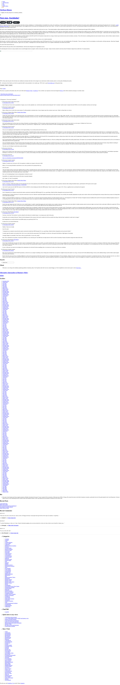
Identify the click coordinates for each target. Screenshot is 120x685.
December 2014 (5, 413)
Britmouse (7, 639)
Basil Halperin (8, 633)
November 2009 (5, 481)
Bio (3, 3)
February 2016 (5, 397)
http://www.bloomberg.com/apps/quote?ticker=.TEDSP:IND (14, 184)
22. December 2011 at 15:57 (8, 202)
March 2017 (4, 382)
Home (3, 1)
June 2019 (4, 352)
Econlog (6, 644)
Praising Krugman (8, 590)
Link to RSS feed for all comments (12, 620)
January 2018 (5, 371)
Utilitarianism (7, 606)
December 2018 (5, 358)
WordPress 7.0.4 (11, 683)
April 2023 (4, 300)
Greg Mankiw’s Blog (9, 653)
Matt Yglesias (7, 663)
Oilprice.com (7, 669)
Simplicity (23, 683)
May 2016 (4, 393)
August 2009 (5, 485)
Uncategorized (8, 604)
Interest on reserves (9, 564)
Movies (6, 584)
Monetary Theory (8, 582)
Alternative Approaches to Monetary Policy (14, 272)
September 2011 (5, 456)
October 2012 (5, 442)
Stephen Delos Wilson (21, 112)
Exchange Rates (8, 548)
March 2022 (4, 314)
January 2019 (5, 357)
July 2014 (4, 418)
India (6, 561)
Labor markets (8, 569)
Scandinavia (35, 90)
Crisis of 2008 (8, 543)
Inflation (6, 563)
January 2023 (5, 303)
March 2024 (4, 287)
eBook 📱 (16, 22)
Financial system (8, 550)
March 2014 (4, 423)
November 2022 (5, 305)
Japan (6, 567)
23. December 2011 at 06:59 (8, 224)
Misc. (6, 576)
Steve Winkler (8, 676)
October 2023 (5, 293)
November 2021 (5, 319)
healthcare (7, 558)
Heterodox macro (8, 559)
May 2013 (4, 434)
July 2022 (4, 310)
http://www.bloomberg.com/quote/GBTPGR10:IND (12, 157)
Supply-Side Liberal (9, 677)
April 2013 (4, 435)
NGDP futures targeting (9, 587)
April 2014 (4, 422)
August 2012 (5, 444)
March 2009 (4, 490)
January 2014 (5, 425)
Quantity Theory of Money (10, 594)
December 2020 (5, 331)
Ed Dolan (7, 648)
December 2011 (5, 453)
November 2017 (5, 373)
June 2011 (4, 460)
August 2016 (5, 390)
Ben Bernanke (8, 634)
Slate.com (7, 674)
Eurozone (7, 546)
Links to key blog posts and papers (12, 621)
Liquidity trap (7, 572)
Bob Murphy (16, 211)
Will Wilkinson (8, 680)
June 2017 (4, 379)
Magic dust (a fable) (4, 504)
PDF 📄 (9, 22)
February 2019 (5, 356)
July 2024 (4, 283)
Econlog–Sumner (8, 645)
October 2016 (5, 388)
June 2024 (4, 284)
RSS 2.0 (61, 90)
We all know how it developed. (7, 94)
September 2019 (5, 348)
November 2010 (5, 468)
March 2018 (4, 369)
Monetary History (8, 579)
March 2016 (4, 396)
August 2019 (5, 349)
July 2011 (4, 459)
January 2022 (5, 317)
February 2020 (5, 343)
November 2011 (5, 454)
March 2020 (4, 342)
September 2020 (5, 335)
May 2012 (4, 447)
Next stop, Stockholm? (9, 18)
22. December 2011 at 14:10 (8, 190)
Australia (7, 540)
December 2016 (5, 385)
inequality (7, 562)
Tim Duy (7, 678)
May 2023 (4, 299)
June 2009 (4, 487)
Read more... (78, 267)
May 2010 (4, 474)
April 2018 (4, 367)
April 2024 (4, 286)
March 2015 (4, 409)
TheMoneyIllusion (6, 10)
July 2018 (4, 364)
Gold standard (8, 554)
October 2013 (5, 428)
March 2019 (4, 355)
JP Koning (7, 657)
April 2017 (4, 381)
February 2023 (5, 302)
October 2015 (5, 401)
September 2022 (5, 308)
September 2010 (5, 470)
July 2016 (4, 391)
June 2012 (4, 446)
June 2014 (4, 419)
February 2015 (5, 410)
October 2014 (5, 415)
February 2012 (5, 451)
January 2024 (5, 290)
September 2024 (5, 281)
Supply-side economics (9, 598)
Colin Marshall (8, 640)
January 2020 (5, 344)
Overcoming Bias (8, 671)
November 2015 (5, 400)
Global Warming (8, 553)
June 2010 (4, 473)
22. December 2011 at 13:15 (8, 181)
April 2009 (4, 489)
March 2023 (4, 301)
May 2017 (4, 380)
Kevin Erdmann (8, 658)
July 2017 (4, 378)
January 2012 (5, 452)
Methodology (7, 575)
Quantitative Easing (9, 593)
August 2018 (5, 363)
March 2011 (4, 463)
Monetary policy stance (9, 581)
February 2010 (5, 478)
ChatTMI (7, 611)
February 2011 (5, 464)
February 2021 (5, 329)
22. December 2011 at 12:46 (8, 149)
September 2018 (5, 362)
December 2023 (5, 291)
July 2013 (4, 432)
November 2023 (5, 292)
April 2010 (4, 476)
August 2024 (5, 282)
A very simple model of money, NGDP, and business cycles (16, 618)
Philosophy (7, 589)
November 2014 (5, 414)
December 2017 (5, 372)
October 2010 (5, 469)
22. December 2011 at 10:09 (8, 113)
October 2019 (5, 347)
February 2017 (5, 383)
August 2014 (5, 417)
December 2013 (5, 426)
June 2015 (4, 406)
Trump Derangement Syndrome (11, 603)
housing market (8, 560)
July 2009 (4, 486)
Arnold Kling (7, 632)
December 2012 (5, 440)
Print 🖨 (3, 22)
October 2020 (5, 334)
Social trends (7, 597)
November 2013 (5, 427)
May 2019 (4, 353)
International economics (9, 566)
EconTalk (7, 647)
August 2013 (5, 431)
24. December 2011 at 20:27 (8, 240)
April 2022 (4, 313)
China (6, 541)
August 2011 (5, 458)
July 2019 (4, 351)
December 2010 (5, 467)
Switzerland (7, 599)
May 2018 (4, 366)
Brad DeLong (7, 638)
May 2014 (4, 420)
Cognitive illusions (8, 542)
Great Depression (8, 555)
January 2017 (5, 384)
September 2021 (5, 321)
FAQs (3, 4)
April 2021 (4, 327)
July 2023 (4, 296)
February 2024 (5, 289)
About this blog (5, 2)
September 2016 (5, 389)
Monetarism (7, 578)
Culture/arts (7, 544)
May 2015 (4, 407)
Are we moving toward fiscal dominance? (8, 505)
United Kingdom (8, 605)
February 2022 (5, 316)
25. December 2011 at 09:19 (8, 250)
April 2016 (4, 394)
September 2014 (5, 416)
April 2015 (4, 408)
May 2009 (4, 488)
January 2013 (5, 438)
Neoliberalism (7, 585)
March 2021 (4, 328)
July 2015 (4, 405)
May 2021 (4, 326)
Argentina (7, 539)
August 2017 (5, 376)
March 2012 (4, 450)
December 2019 (5, 345)
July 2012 (4, 445)
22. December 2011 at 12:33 (8, 127)
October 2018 (5, 361)
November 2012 (5, 441)
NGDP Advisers (8, 666)
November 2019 (5, 346)
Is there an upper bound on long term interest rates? (10, 95)
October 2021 (5, 320)
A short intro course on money (11, 617)
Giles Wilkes (7, 651)
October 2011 (5, 455)
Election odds (7, 649)
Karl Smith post (51, 83)
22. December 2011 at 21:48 (8, 213)
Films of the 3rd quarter (13, 525)
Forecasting (7, 552)
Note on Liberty (8, 668)
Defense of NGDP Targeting (10, 619)
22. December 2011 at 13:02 (8, 161)
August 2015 (5, 403)
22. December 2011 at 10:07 (8, 108)
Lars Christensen (8, 659)
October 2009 (5, 482)
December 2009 (5, 480)
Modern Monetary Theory (10, 577)
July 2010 (4, 472)
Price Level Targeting (9, 591)
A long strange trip (3, 503)
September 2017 (5, 375)
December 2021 (5, 318)
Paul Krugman (8, 672)
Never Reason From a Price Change (12, 586)
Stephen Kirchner (8, 675)
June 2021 (4, 325)
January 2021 (5, 330)
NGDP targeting (8, 588)
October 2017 (5, 374)
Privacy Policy (5, 6)
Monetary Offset (8, 624)
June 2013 (4, 433)
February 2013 (5, 437)
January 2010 (5, 479)
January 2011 (5, 465)
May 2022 (4, 312)
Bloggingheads (8, 637)
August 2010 (5, 471)
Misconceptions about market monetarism (13, 622)
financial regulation (9, 549)
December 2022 (5, 304)
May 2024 (4, 285)
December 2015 (5, 399)
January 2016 (5, 398)
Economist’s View (8, 646)
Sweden (4, 88)
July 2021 (4, 324)
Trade (6, 602)
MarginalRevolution (9, 662)
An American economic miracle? (6, 507)
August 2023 (5, 295)
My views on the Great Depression (12, 625)
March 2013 (4, 436)
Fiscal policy (7, 551)
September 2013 (5, 429)
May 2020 (4, 339)
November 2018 (5, 360)
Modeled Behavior (8, 665)
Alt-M (6, 631)
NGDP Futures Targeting (10, 626)
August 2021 (5, 322)
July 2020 (4, 337)
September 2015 (5, 402)
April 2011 (4, 462)
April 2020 (4, 340)
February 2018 (5, 370)
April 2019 (4, 354)
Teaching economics (9, 601)
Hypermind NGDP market (10, 655)
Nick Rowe (7, 667)
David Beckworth (8, 641)
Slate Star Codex (8, 673)
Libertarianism (8, 571)
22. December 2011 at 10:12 (8, 121)
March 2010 (4, 477)
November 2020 (5, 333)
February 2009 (5, 491)
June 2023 (4, 298)
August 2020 (5, 336)
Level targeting (8, 570)
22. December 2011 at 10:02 (8, 102)
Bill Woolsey (7, 636)
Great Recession (8, 557)
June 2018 (4, 365)
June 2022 (4, 311)
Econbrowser (7, 642)
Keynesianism (8, 568)
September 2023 (5, 294)
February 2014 (5, 424)
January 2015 (5, 411)
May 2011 (4, 461)
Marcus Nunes (8, 660)
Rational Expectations (9, 595)
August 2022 (5, 309)
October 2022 (5, 307)
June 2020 (4, 338)
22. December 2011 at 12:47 (8, 155)
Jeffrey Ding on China (4, 508)
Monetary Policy (29, 90)
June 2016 (4, 392)
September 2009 (5, 483)
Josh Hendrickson (8, 656)
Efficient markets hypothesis (10, 545)
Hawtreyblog (7, 654)
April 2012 (4, 449)
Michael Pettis (8, 664)
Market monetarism (9, 573)
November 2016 (5, 387)
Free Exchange (8, 650)
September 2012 (5, 443)
